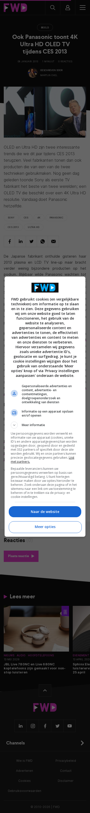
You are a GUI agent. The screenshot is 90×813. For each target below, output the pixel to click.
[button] (45, 425)
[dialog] (45, 406)
